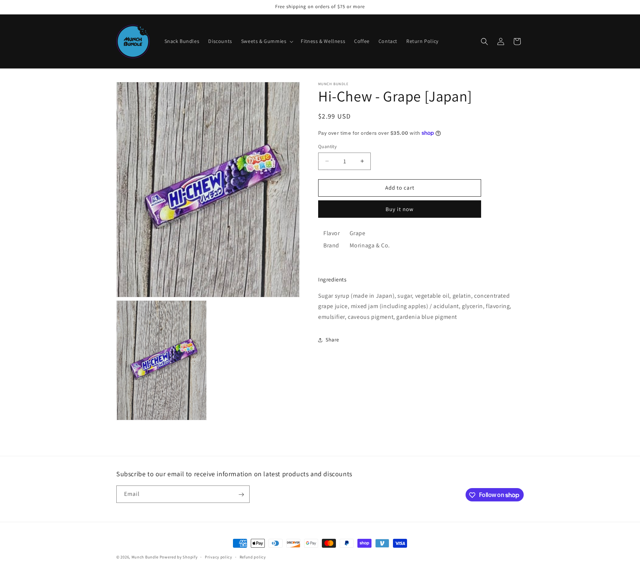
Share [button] (332, 339)
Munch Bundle (145, 557)
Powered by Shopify (179, 557)
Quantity (327, 146)
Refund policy (253, 556)
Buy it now (400, 209)
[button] (267, 41)
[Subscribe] (241, 494)
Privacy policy (218, 556)
